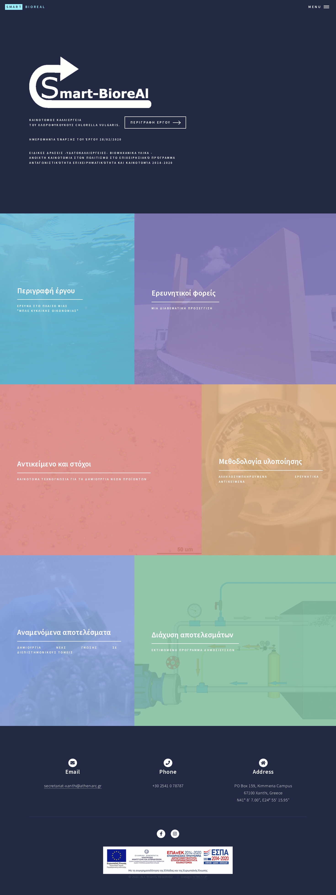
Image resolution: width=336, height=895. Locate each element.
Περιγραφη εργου (151, 122)
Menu (315, 7)
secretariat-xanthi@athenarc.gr (72, 785)
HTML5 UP (200, 876)
